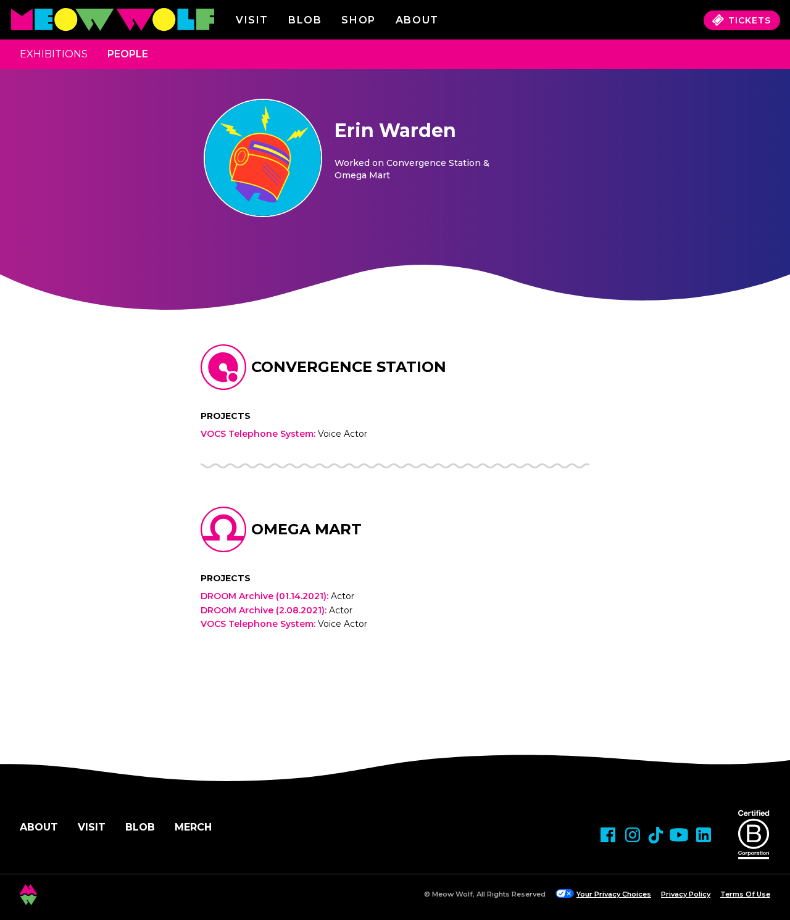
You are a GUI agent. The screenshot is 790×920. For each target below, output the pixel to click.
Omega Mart (306, 529)
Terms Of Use (745, 894)
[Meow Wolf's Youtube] (679, 835)
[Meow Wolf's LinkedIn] (703, 835)
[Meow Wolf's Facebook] (608, 835)
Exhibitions (54, 54)
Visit (252, 20)
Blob (305, 20)
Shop (358, 20)
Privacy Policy (685, 894)
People (127, 54)
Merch (193, 827)
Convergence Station (348, 367)
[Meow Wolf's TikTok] (655, 835)
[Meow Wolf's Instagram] (632, 835)
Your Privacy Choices (613, 894)
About (39, 827)
